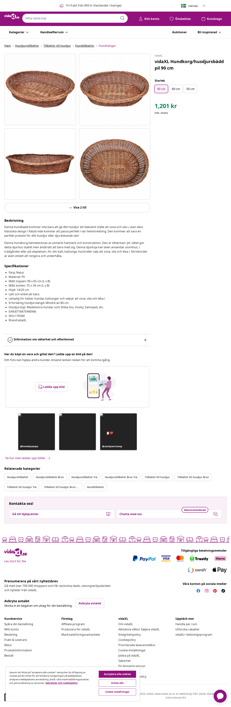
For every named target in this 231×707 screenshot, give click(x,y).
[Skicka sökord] (122, 18)
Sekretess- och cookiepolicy (61, 683)
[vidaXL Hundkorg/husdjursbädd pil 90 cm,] (40, 89)
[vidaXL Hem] (11, 16)
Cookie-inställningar (132, 650)
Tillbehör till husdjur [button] (157, 477)
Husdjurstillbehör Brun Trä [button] (121, 477)
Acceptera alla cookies (117, 674)
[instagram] (206, 591)
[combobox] (75, 18)
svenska (193, 6)
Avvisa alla (117, 683)
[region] (73, 684)
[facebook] (198, 591)
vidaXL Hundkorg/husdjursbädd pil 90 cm (189, 64)
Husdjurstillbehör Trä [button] (84, 477)
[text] (166, 107)
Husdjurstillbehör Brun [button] (50, 477)
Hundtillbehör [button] (95, 487)
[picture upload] (99, 387)
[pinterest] (215, 591)
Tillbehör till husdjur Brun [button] (193, 477)
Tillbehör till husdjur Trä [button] (21, 487)
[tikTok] (223, 591)
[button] (90, 5)
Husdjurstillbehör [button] (17, 477)
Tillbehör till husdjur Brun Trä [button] (62, 487)
